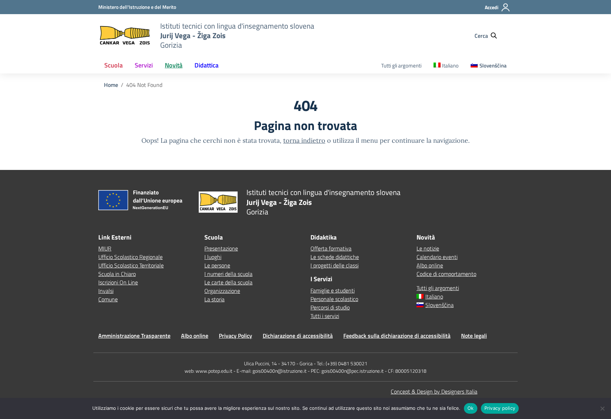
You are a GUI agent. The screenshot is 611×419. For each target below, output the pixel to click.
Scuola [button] (113, 65)
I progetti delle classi (334, 265)
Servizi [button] (144, 65)
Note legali (474, 335)
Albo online (430, 265)
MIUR (104, 248)
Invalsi (106, 291)
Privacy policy (500, 408)
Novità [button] (173, 65)
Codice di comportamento (446, 274)
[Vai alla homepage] (124, 35)
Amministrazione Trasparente (134, 335)
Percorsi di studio (330, 307)
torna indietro (304, 140)
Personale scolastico (334, 299)
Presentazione (221, 248)
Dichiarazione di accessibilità (298, 335)
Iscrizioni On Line (118, 282)
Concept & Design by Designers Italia (434, 391)
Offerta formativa (330, 248)
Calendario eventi (437, 257)
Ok (470, 408)
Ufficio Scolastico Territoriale (131, 265)
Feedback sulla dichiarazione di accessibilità (396, 335)
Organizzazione (222, 291)
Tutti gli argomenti (401, 65)
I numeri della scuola (228, 274)
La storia (214, 299)
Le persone (217, 265)
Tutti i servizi (324, 316)
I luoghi (212, 257)
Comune (108, 299)
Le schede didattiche (334, 257)
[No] (602, 408)
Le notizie (428, 248)
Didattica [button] (206, 65)
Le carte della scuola (228, 282)
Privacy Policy (235, 335)
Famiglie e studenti (332, 290)
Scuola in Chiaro (117, 274)
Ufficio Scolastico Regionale (130, 257)
